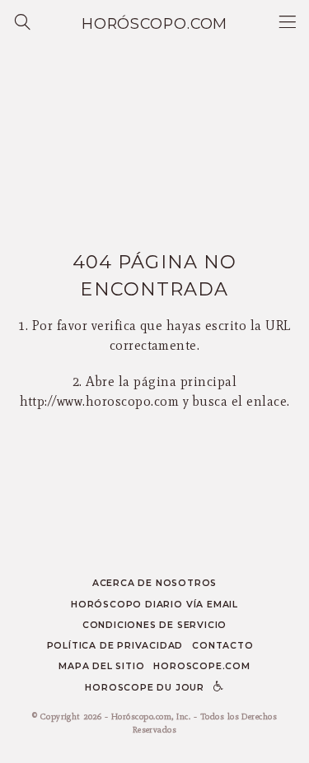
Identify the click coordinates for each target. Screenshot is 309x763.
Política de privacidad (115, 645)
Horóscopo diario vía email (154, 604)
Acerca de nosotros (154, 583)
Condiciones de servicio (154, 625)
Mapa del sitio (101, 666)
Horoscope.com (201, 666)
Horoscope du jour (144, 687)
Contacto (222, 645)
